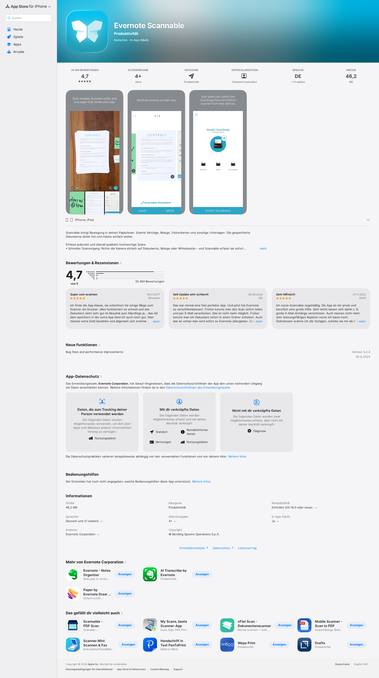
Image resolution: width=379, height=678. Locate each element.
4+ (170, 521)
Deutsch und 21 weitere (82, 521)
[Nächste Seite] (375, 309)
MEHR (156, 321)
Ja (273, 521)
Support (178, 669)
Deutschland (342, 664)
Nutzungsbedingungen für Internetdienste (89, 669)
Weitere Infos (237, 456)
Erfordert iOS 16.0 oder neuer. (292, 507)
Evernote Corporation (80, 534)
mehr (263, 248)
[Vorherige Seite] (61, 309)
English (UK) (361, 664)
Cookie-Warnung (159, 669)
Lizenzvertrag (247, 548)
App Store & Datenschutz (131, 669)
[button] (28, 29)
